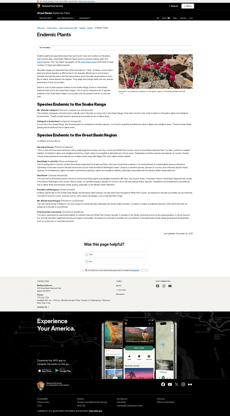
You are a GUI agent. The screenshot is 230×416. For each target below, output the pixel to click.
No (90, 261)
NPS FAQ (81, 405)
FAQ (119, 286)
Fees (191, 18)
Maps (175, 18)
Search (174, 6)
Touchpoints (135, 270)
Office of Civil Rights (165, 402)
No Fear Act (122, 398)
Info (158, 18)
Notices (80, 398)
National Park (53, 13)
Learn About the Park (65, 18)
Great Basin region (89, 62)
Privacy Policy (43, 402)
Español (121, 294)
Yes (90, 254)
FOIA (39, 405)
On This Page (50, 48)
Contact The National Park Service (92, 402)
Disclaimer (121, 402)
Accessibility (42, 398)
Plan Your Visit (45, 18)
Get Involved (84, 18)
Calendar (183, 18)
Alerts (165, 18)
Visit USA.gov (95, 411)
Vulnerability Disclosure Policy (130, 405)
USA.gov (161, 398)
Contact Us (42, 307)
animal (40, 62)
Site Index (122, 290)
